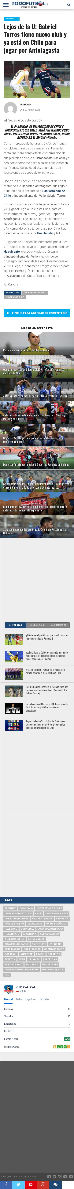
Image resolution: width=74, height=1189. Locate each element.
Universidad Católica (18, 913)
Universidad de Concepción (22, 969)
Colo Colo (26, 908)
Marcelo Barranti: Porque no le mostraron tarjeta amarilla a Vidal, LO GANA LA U (45, 671)
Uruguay (34, 959)
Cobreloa (54, 954)
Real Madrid (12, 949)
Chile (38, 913)
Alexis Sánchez (14, 939)
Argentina (29, 934)
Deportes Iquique (52, 969)
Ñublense (26, 954)
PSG (7, 974)
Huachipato (45, 233)
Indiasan (25, 104)
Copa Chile (27, 929)
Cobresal (11, 954)
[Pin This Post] (31, 1185)
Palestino (11, 929)
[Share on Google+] (43, 1185)
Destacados (35, 923)
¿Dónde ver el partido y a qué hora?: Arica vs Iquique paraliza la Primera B (47, 637)
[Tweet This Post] (18, 1185)
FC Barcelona (13, 964)
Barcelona (50, 959)
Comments (60, 625)
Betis (22, 959)
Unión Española (56, 923)
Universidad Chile (15, 297)
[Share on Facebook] (6, 1185)
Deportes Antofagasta (35, 293)
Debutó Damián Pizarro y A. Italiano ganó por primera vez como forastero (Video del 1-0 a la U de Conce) (47, 690)
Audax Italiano (49, 934)
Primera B (62, 918)
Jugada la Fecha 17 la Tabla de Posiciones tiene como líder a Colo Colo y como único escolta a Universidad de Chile (45, 724)
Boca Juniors (32, 949)
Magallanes (50, 964)
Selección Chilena (56, 913)
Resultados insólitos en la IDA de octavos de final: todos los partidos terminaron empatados (47, 707)
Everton (10, 959)
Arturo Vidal (36, 939)
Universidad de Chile (49, 908)
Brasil (40, 954)
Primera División (42, 918)
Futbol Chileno (14, 923)
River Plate (39, 944)
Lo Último (38, 625)
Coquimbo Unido (54, 949)
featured (10, 908)
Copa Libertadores (16, 918)
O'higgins (55, 944)
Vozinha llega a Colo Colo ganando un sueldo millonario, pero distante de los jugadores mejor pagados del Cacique (47, 656)
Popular (17, 625)
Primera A (32, 964)
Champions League (16, 944)
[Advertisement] (37, 578)
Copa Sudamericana (50, 929)
